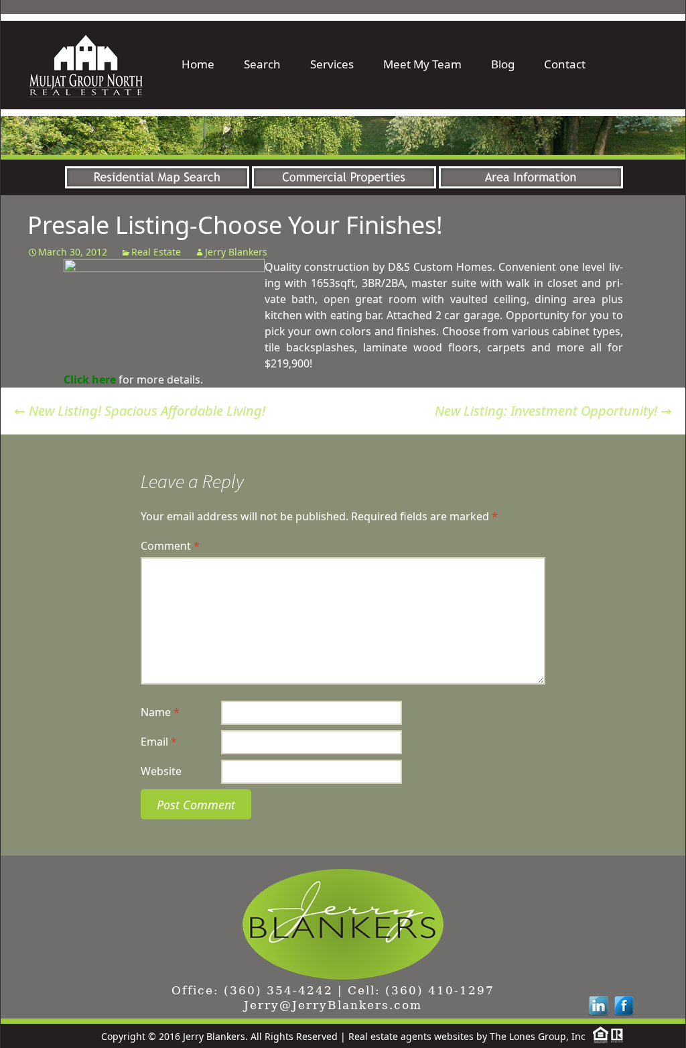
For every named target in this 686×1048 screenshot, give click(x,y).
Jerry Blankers (236, 251)
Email (159, 741)
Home (198, 64)
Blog (502, 64)
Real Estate (156, 251)
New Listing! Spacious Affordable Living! (139, 411)
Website (161, 771)
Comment (170, 545)
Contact (565, 64)
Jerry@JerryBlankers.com (333, 1005)
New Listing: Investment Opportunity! (553, 411)
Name (160, 712)
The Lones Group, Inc (538, 1036)
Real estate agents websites (411, 1036)
